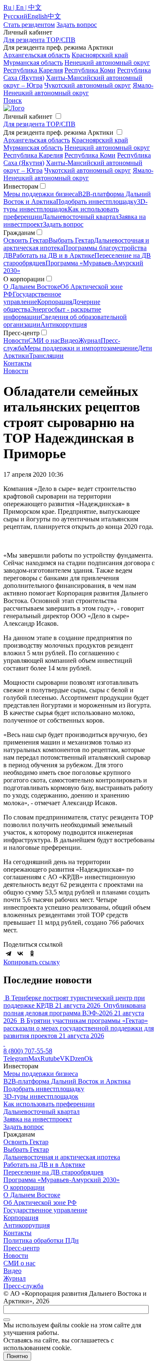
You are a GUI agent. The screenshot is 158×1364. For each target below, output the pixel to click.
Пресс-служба (23, 1285)
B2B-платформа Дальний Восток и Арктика (67, 1081)
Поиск (12, 100)
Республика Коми (89, 70)
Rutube (50, 1058)
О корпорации (24, 1187)
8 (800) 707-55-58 (27, 1050)
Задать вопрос (63, 224)
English (37, 16)
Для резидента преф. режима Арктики (58, 132)
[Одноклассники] (32, 953)
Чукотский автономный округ (87, 85)
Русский (15, 16)
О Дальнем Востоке (31, 286)
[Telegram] (8, 953)
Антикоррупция (63, 324)
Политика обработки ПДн (41, 1240)
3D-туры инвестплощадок (40, 1096)
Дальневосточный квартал (80, 216)
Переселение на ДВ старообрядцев (53, 1172)
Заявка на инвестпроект (37, 1119)
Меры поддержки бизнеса (40, 194)
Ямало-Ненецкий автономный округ (78, 89)
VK (65, 1058)
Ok (88, 1058)
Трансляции (46, 355)
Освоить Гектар (25, 240)
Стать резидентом (29, 24)
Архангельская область (36, 55)
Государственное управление (32, 298)
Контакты (17, 363)
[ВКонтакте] (20, 953)
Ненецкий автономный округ (107, 62)
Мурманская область (33, 62)
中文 (54, 16)
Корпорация (54, 301)
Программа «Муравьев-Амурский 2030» (61, 1179)
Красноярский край (100, 55)
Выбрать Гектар (71, 240)
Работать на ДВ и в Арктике (53, 255)
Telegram (15, 1058)
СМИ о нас (44, 340)
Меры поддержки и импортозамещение (81, 348)
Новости (15, 340)
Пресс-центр (21, 1248)
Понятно (17, 1356)
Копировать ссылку (31, 962)
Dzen (77, 1058)
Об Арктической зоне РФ (40, 1202)
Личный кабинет (27, 116)
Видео (69, 340)
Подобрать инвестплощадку (96, 201)
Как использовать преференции (49, 1104)
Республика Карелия (33, 70)
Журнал (89, 340)
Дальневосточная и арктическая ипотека (61, 1157)
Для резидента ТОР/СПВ (39, 39)
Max (34, 1058)
